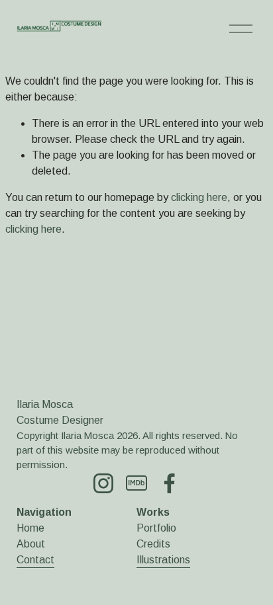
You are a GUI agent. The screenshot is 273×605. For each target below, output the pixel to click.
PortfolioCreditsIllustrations (163, 543)
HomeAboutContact (35, 543)
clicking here (199, 197)
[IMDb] (136, 483)
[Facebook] (169, 483)
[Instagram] (103, 483)
